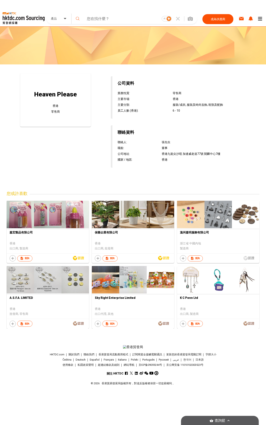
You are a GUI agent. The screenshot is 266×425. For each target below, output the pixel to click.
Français (109, 359)
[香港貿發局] (133, 347)
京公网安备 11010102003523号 (184, 364)
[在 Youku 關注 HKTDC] (156, 373)
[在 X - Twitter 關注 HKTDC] (131, 373)
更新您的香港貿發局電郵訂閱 (183, 354)
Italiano (122, 359)
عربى (176, 359)
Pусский (164, 359)
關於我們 (74, 354)
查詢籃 (220, 421)
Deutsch (81, 359)
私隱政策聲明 (86, 364)
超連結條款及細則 (108, 364)
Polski (134, 359)
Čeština (67, 359)
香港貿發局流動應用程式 (113, 354)
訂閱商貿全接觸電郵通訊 (147, 354)
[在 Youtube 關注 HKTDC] (151, 373)
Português (148, 359)
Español (95, 359)
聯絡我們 (89, 354)
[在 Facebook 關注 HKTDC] (126, 373)
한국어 (187, 359)
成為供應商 (218, 19)
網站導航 (129, 364)
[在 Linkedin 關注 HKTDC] (136, 373)
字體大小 (211, 354)
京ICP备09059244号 (150, 364)
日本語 (200, 359)
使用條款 (68, 364)
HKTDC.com (57, 354)
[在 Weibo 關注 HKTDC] (141, 373)
